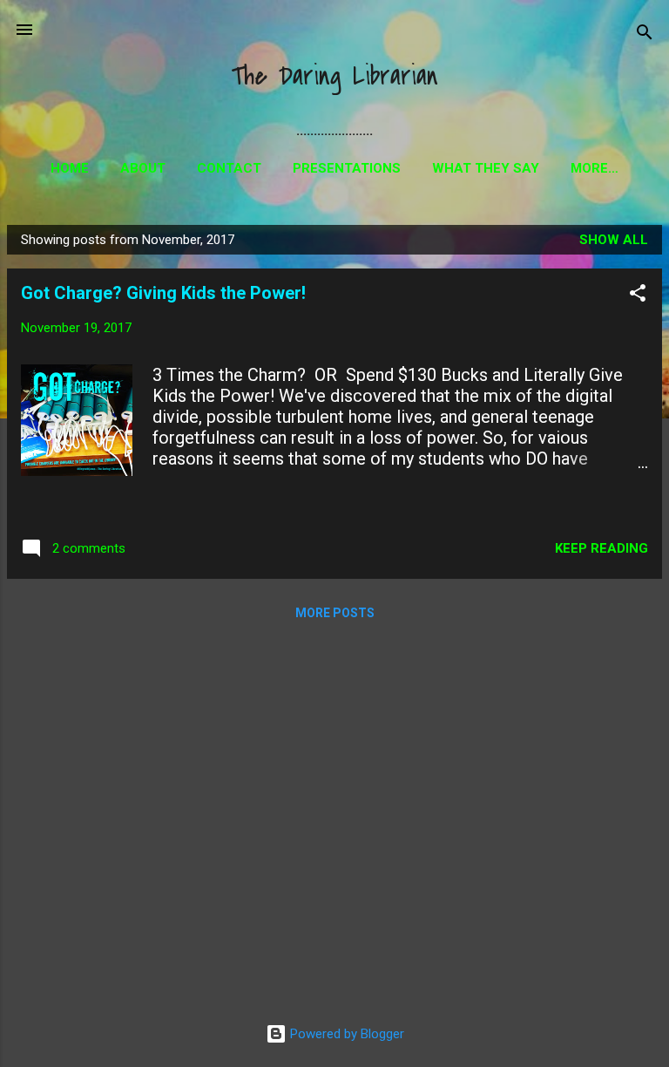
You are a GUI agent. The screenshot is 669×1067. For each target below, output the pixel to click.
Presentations (347, 168)
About (143, 168)
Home (70, 168)
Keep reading (601, 548)
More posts (335, 613)
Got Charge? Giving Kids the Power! (163, 292)
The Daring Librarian (334, 76)
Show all (613, 240)
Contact (229, 168)
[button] (637, 295)
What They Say (485, 168)
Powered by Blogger (345, 1034)
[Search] (644, 35)
